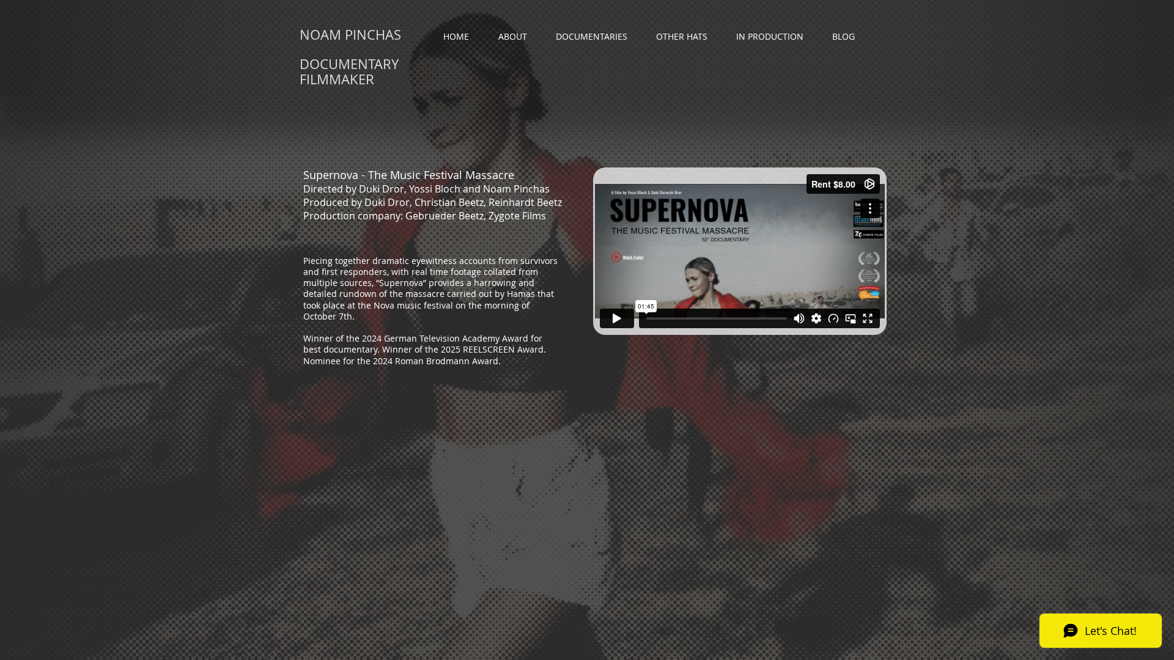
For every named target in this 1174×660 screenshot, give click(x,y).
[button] (597, 37)
